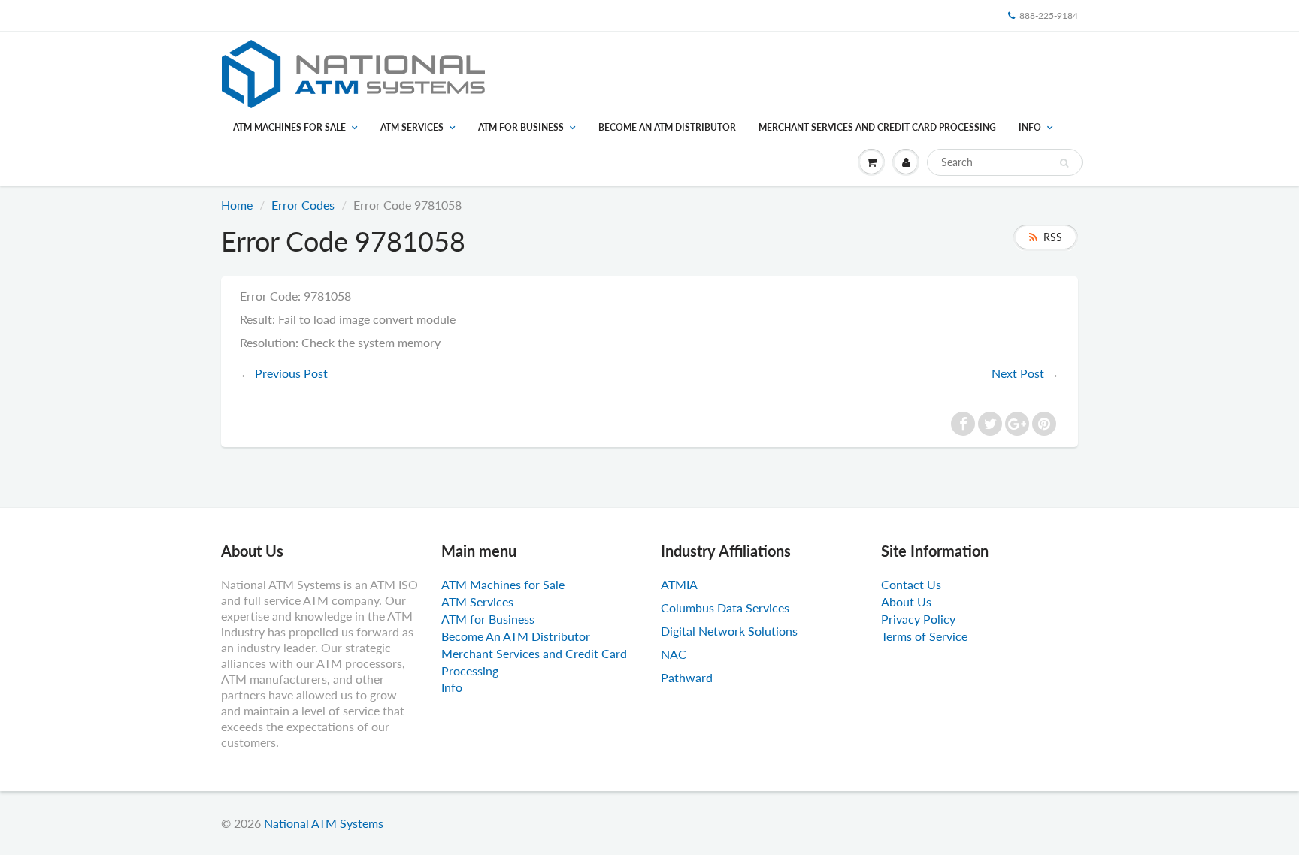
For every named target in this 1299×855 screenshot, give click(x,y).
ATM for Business (521, 127)
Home (237, 205)
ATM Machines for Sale (289, 127)
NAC (673, 654)
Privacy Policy (918, 619)
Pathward (687, 677)
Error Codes (303, 205)
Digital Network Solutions (729, 631)
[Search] (1064, 163)
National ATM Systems (323, 823)
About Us (906, 601)
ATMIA (679, 584)
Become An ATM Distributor (667, 127)
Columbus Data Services (725, 607)
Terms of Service (924, 636)
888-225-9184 (1048, 15)
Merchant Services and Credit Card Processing (877, 127)
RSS (1052, 237)
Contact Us (911, 584)
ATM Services (412, 127)
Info (1030, 127)
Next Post (1018, 373)
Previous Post (291, 373)
